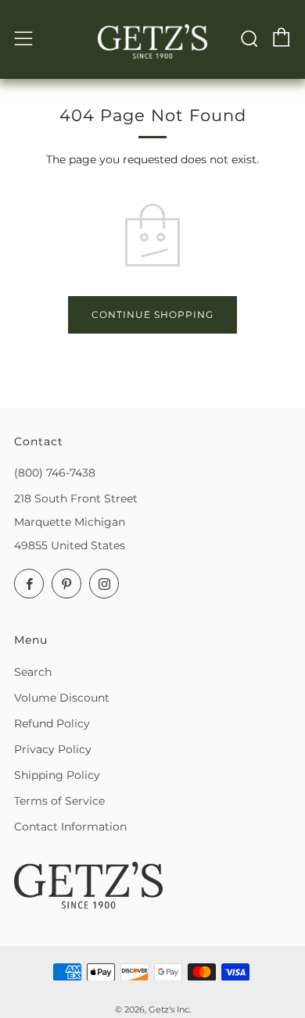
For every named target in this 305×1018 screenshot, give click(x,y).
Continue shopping (153, 314)
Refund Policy (52, 723)
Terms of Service (59, 801)
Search (33, 672)
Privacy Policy (53, 749)
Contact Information (70, 827)
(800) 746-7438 (54, 473)
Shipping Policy (57, 775)
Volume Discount (61, 698)
